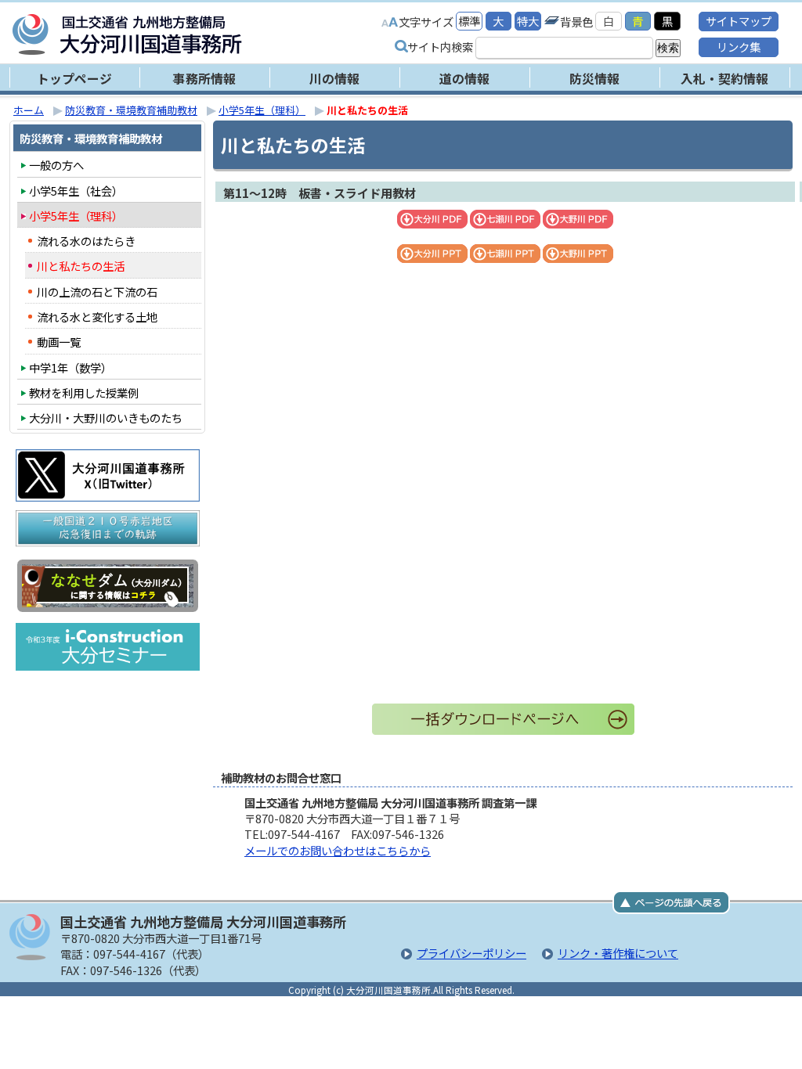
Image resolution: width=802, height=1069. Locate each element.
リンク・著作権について (618, 953)
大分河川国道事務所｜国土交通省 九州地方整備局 (209, 34)
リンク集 (738, 46)
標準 (469, 21)
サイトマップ (738, 21)
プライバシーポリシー (471, 953)
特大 (528, 21)
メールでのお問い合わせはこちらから (337, 850)
